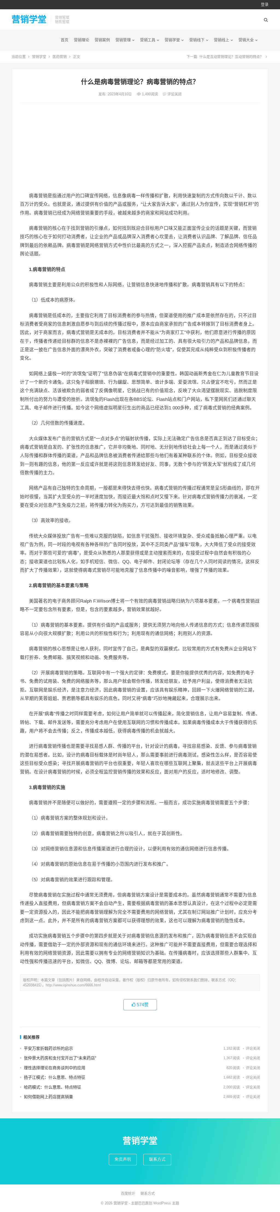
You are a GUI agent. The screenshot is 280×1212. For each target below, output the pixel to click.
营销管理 (123, 40)
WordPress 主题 (166, 1203)
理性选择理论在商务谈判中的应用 (54, 1067)
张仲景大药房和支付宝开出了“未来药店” (60, 1058)
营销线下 (197, 40)
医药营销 (59, 57)
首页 (64, 40)
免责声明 (123, 1159)
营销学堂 (28, 19)
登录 (265, 4)
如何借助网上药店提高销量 (48, 1096)
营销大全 (246, 40)
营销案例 (102, 40)
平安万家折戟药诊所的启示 (48, 1048)
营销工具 (147, 40)
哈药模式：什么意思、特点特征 (52, 1087)
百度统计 (128, 1193)
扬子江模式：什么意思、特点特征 (54, 1077)
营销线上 (221, 40)
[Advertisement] (140, 148)
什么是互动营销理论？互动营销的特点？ (231, 57)
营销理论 (81, 40)
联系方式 (157, 1159)
